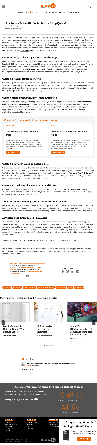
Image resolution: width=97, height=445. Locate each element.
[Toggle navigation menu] (4, 6)
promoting (24, 50)
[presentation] (15, 312)
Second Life (75, 189)
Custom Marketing (54, 426)
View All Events (27, 369)
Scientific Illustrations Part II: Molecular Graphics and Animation (81, 330)
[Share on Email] (78, 272)
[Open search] (89, 7)
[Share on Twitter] (68, 272)
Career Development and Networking (17, 20)
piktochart (31, 69)
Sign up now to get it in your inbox (19, 399)
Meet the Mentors (11, 424)
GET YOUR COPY (13, 152)
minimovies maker (10, 104)
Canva (40, 69)
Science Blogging (29, 287)
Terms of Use (23, 439)
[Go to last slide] (3, 322)
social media (61, 287)
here (19, 254)
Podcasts (53, 12)
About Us (8, 422)
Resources (63, 12)
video (70, 287)
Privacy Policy (8, 439)
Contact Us (9, 428)
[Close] (95, 421)
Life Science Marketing (55, 422)
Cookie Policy (16, 439)
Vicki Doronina (10, 335)
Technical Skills (23, 12)
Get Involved (74, 12)
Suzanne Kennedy (45, 335)
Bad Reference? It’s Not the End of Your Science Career (14, 328)
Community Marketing (55, 424)
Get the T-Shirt (10, 430)
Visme (24, 69)
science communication (46, 287)
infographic (17, 287)
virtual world (79, 287)
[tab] (44, 345)
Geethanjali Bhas (17, 26)
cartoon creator (85, 102)
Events (44, 12)
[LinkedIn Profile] (27, 276)
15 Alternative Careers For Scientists (44, 328)
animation (7, 287)
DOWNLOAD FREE (58, 152)
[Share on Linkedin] (73, 272)
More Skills (36, 12)
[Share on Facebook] (63, 272)
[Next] (93, 322)
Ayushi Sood (76, 338)
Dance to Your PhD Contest (81, 173)
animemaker (23, 104)
